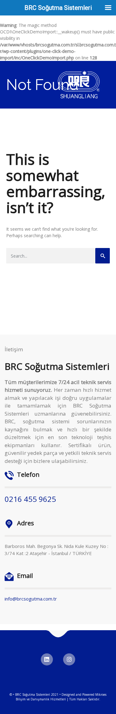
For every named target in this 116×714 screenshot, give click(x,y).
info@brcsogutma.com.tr (31, 599)
